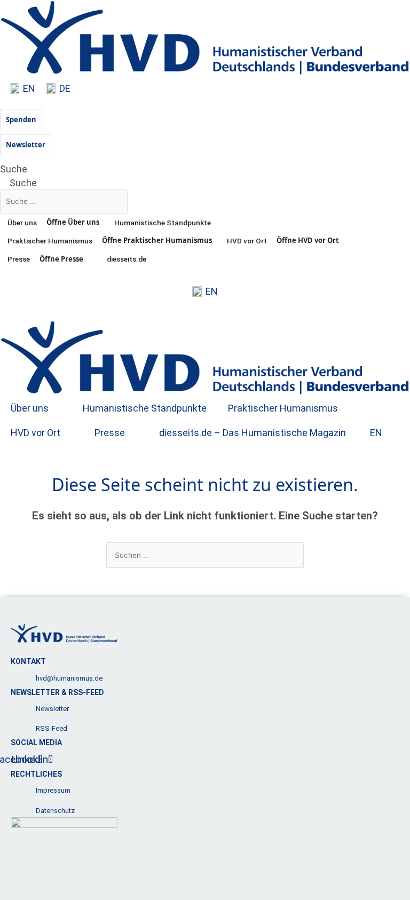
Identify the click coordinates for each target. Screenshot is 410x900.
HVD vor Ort (35, 432)
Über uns (30, 408)
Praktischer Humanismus (283, 408)
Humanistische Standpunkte (145, 408)
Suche (13, 169)
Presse (109, 432)
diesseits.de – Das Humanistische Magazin (252, 432)
